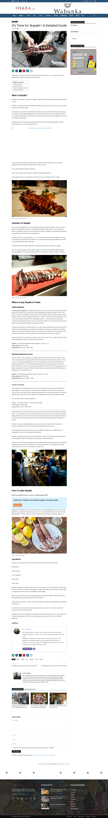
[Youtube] (95, 1)
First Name (74, 25)
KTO (82, 15)
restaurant (31, 659)
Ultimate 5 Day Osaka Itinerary (57, 804)
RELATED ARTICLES (18, 689)
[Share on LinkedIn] (27, 71)
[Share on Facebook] (16, 71)
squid (36, 659)
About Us (94, 816)
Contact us (88, 816)
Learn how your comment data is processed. (43, 755)
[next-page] (15, 710)
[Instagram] (84, 1)
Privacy (74, 816)
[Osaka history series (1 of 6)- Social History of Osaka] (45, 799)
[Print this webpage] (31, 71)
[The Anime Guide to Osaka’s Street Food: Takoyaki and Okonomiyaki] (39, 698)
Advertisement (81, 816)
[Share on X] (20, 71)
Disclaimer (69, 816)
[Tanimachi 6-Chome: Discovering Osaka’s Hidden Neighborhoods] (20, 698)
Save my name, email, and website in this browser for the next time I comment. (33, 747)
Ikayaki (16, 21)
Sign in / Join (25, 1)
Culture (47, 15)
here (35, 398)
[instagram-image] (7, 772)
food (27, 659)
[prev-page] (13, 710)
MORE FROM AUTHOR (30, 689)
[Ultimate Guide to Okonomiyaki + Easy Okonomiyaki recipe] (45, 791)
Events (71, 15)
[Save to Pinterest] (24, 71)
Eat (34, 15)
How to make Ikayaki (18, 89)
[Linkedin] (87, 1)
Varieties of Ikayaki (18, 86)
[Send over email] (13, 71)
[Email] (34, 649)
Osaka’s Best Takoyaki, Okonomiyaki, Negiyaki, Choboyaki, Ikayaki (35, 500)
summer (41, 659)
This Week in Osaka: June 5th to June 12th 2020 (24, 666)
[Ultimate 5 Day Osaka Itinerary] (45, 806)
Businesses (63, 15)
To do (28, 15)
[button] (94, 16)
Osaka (51, 75)
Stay (40, 15)
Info (14, 15)
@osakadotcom (63, 764)
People (56, 15)
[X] (92, 1)
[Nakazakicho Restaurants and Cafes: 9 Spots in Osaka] (58, 698)
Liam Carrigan (16, 28)
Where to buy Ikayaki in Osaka (20, 88)
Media (77, 15)
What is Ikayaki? (17, 84)
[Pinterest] (90, 1)
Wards (21, 15)
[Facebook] (82, 1)
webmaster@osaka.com (24, 794)
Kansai (17, 659)
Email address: (75, 31)
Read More (17, 505)
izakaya (36, 237)
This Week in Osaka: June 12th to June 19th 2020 (54, 666)
